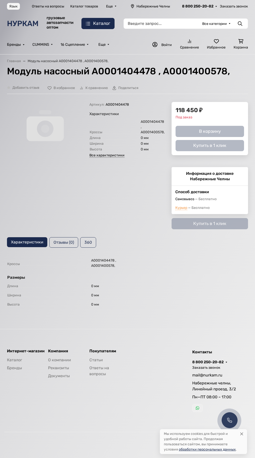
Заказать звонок (234, 6)
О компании (59, 360)
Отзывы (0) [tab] (64, 242)
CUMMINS (40, 44)
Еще (109, 6)
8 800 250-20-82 (197, 6)
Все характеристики (107, 155)
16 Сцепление (73, 44)
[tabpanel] (127, 283)
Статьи (96, 360)
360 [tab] (88, 242)
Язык (13, 6)
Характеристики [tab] (27, 242)
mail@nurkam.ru (207, 375)
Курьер (181, 208)
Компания (58, 351)
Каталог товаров (84, 6)
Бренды (14, 44)
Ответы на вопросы (48, 6)
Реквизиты (58, 368)
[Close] (241, 433)
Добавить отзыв (25, 88)
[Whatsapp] (197, 408)
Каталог (14, 360)
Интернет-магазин (26, 351)
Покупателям (102, 351)
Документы (59, 375)
